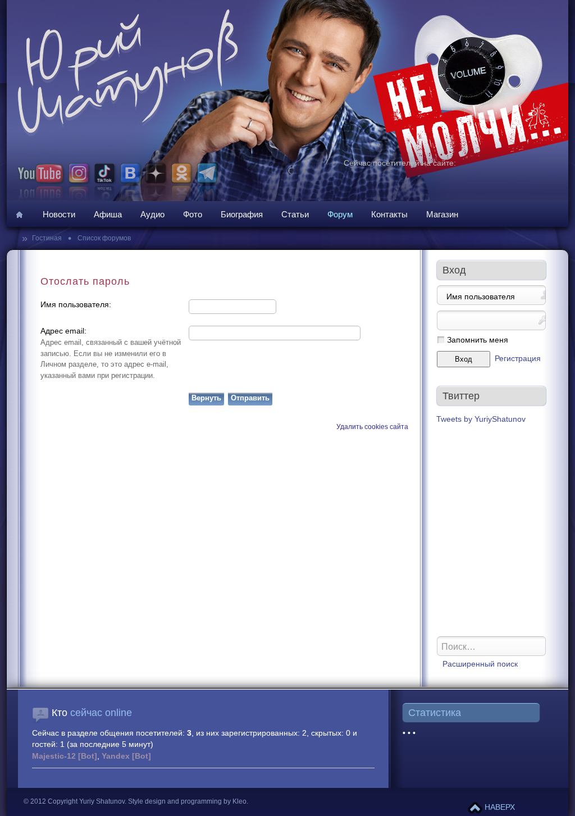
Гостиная (47, 238)
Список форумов (103, 238)
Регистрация (518, 358)
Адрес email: (63, 331)
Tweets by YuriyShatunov (481, 419)
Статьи (295, 214)
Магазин (442, 214)
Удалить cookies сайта (372, 427)
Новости (59, 214)
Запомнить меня (477, 340)
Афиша (108, 214)
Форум (340, 214)
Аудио (152, 214)
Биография (242, 214)
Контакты (389, 214)
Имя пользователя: (75, 304)
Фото (192, 214)
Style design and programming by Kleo (187, 801)
